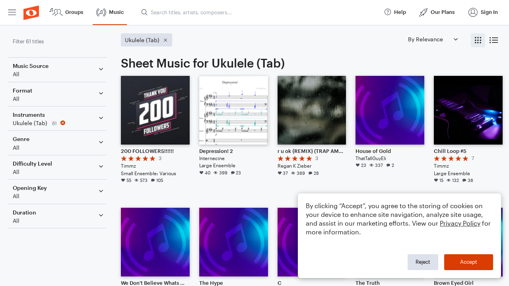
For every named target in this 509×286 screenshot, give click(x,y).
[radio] (478, 40)
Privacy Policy (460, 223)
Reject (423, 262)
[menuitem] (12, 12)
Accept (468, 262)
